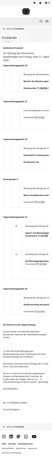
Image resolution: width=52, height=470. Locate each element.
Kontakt (12, 444)
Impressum (32, 448)
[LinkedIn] (11, 437)
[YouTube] (34, 437)
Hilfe (4, 444)
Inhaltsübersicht (25, 444)
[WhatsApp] (26, 437)
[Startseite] (26, 11)
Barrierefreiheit (8, 448)
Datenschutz (21, 448)
